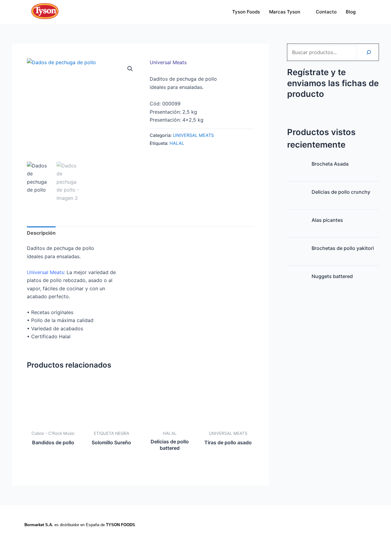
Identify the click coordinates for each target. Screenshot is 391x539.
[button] (130, 68)
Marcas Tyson (284, 12)
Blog (351, 12)
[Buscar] (368, 52)
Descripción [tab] (41, 233)
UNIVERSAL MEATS (193, 135)
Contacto (326, 12)
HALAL (177, 143)
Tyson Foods (246, 12)
